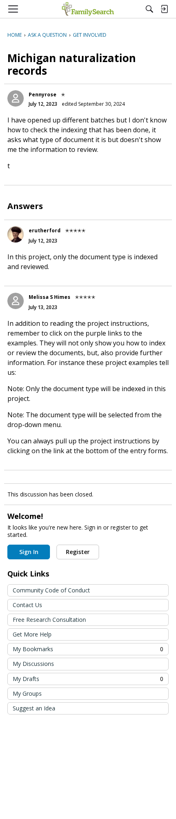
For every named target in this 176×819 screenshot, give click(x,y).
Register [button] (78, 552)
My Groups (27, 693)
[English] (88, 9)
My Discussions (33, 664)
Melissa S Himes (49, 297)
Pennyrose (42, 94)
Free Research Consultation (49, 619)
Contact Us (27, 605)
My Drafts (88, 679)
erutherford (45, 230)
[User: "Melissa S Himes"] (15, 301)
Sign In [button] (28, 552)
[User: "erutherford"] (15, 234)
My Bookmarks (88, 649)
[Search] (149, 9)
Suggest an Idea (34, 708)
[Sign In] (164, 9)
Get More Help (32, 634)
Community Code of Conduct (51, 590)
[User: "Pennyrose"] (15, 98)
